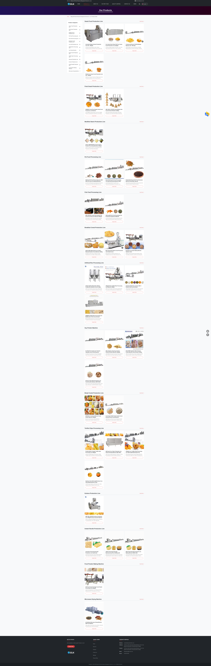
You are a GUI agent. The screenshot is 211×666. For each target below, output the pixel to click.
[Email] (207, 331)
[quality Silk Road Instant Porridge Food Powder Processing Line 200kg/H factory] (94, 576)
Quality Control (116, 3)
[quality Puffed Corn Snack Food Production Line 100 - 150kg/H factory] (94, 63)
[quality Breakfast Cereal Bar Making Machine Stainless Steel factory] (134, 239)
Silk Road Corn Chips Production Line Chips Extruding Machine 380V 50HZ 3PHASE (114, 452)
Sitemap (94, 655)
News (135, 3)
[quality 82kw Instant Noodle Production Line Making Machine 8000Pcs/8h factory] (134, 540)
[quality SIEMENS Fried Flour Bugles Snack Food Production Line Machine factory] (94, 98)
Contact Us (127, 3)
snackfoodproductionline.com (129, 642)
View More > (142, 21)
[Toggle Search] (139, 4)
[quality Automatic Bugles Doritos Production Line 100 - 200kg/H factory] (94, 33)
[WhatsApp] (207, 334)
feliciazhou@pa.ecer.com (140, 0)
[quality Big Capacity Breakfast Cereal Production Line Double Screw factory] (114, 239)
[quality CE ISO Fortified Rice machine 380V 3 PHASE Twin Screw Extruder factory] (134, 275)
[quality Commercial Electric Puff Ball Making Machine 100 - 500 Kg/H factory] (134, 33)
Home (78, 3)
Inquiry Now (94, 50)
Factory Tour (105, 3)
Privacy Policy (95, 658)
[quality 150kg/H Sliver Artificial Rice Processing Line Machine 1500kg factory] (114, 275)
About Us (95, 3)
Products (86, 3)
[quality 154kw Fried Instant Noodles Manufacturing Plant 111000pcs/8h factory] (114, 540)
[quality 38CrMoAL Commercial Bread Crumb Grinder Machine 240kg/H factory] (94, 405)
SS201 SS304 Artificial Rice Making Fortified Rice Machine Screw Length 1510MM (93, 287)
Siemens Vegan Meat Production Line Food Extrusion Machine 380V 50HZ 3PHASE (93, 382)
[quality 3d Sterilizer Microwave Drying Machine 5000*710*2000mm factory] (94, 611)
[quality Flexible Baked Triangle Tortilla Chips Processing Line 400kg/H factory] (94, 440)
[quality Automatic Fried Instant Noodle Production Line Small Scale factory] (94, 540)
